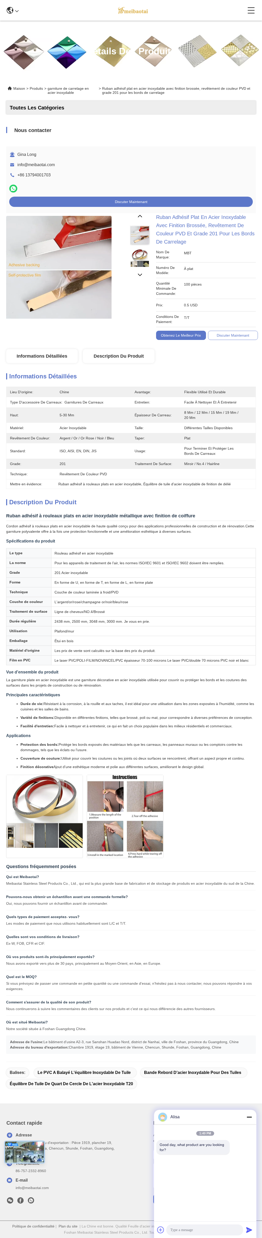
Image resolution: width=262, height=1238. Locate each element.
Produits (36, 88)
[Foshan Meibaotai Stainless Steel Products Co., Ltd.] (133, 10)
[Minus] (249, 1117)
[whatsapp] (13, 188)
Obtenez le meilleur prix (181, 335)
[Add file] (160, 1229)
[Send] (249, 1229)
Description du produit (119, 356)
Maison (19, 88)
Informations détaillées (42, 356)
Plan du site (68, 1226)
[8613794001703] (31, 1202)
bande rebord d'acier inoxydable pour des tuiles (192, 1072)
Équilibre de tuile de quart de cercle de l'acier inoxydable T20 (71, 1084)
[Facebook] (20, 1202)
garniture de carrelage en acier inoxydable (68, 90)
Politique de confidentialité (33, 1226)
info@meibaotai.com (36, 165)
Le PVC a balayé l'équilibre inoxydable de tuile (84, 1072)
